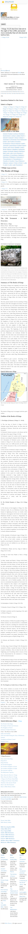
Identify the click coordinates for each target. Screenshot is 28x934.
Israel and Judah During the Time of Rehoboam (12, 735)
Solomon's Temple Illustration (8, 729)
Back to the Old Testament (7, 784)
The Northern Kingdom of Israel (9, 766)
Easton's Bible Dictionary (7, 834)
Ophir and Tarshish (5, 733)
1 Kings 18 (14, 114)
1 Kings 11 (17, 111)
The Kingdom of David (6, 727)
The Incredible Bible (3, 905)
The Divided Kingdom (6, 764)
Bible (11, 855)
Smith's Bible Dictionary (7, 832)
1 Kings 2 (11, 107)
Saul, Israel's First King (6, 758)
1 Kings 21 (11, 116)
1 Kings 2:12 (4, 182)
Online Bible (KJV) (6, 829)
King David (4, 760)
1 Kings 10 (11, 111)
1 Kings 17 (8, 114)
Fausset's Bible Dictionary (8, 838)
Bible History (8, 923)
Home (2, 855)
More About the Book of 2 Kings (9, 777)
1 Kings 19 (21, 114)
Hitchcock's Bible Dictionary (8, 842)
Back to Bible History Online (8, 786)
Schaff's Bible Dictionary (7, 836)
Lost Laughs (23, 892)
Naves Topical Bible (6, 831)
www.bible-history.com (7, 797)
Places (12, 871)
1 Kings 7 (16, 109)
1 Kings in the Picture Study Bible (9, 779)
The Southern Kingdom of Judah (9, 768)
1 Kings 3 (17, 107)
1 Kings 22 (18, 116)
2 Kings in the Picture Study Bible (9, 780)
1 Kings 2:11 (4, 174)
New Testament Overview (23, 871)
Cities (4, 900)
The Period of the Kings (7, 724)
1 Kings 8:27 (4, 188)
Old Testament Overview (23, 859)
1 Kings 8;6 (4, 209)
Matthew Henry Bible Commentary (10, 840)
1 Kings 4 (23, 107)
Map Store (22, 896)
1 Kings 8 (22, 109)
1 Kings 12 (24, 111)
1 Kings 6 (10, 109)
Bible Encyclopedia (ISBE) (8, 827)
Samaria (3, 737)
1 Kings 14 (12, 112)
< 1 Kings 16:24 (5, 37)
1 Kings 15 (19, 112)
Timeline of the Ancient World (8, 782)
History (22, 855)
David (19, 72)
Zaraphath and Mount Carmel (8, 739)
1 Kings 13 (6, 112)
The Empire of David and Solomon (9, 725)
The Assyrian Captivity (6, 770)
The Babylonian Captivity (7, 772)
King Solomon (4, 762)
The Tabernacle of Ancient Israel (14, 891)
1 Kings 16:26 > (23, 37)
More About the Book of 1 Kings (9, 775)
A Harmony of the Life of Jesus (23, 882)
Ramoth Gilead (4, 741)
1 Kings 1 (5, 107)
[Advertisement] (14, 52)
